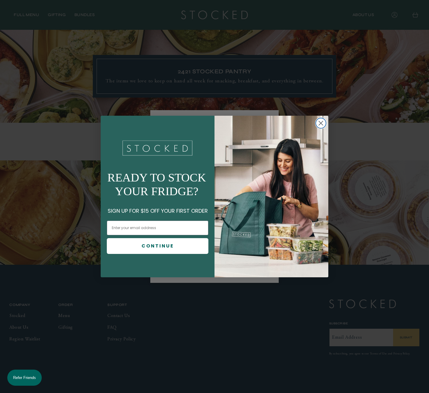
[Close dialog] (321, 123)
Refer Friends (24, 377)
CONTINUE (158, 246)
